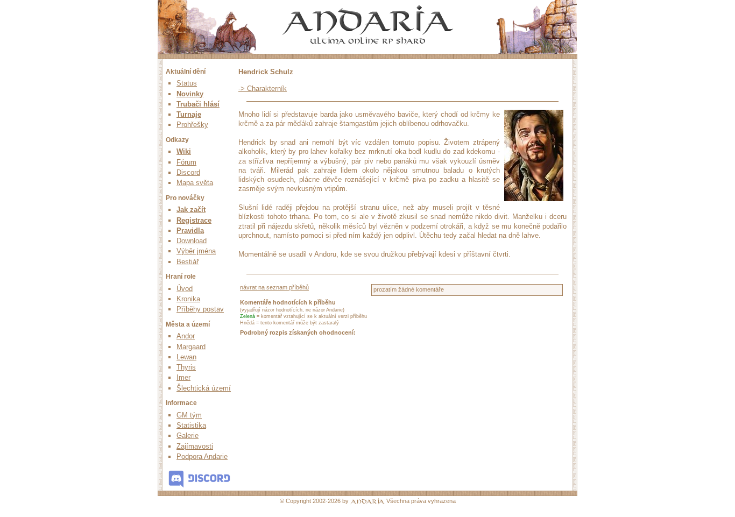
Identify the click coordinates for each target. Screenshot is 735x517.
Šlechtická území (203, 388)
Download (191, 241)
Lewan (186, 357)
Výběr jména (196, 251)
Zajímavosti (194, 446)
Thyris (186, 367)
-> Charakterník (262, 88)
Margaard (191, 347)
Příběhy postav (200, 309)
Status (186, 83)
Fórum (186, 162)
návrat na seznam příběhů (274, 287)
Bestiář (187, 262)
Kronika (188, 299)
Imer (183, 377)
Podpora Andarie (202, 456)
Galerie (187, 435)
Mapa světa (194, 183)
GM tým (189, 415)
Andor (185, 336)
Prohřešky (192, 125)
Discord (188, 172)
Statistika (191, 425)
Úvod (184, 289)
